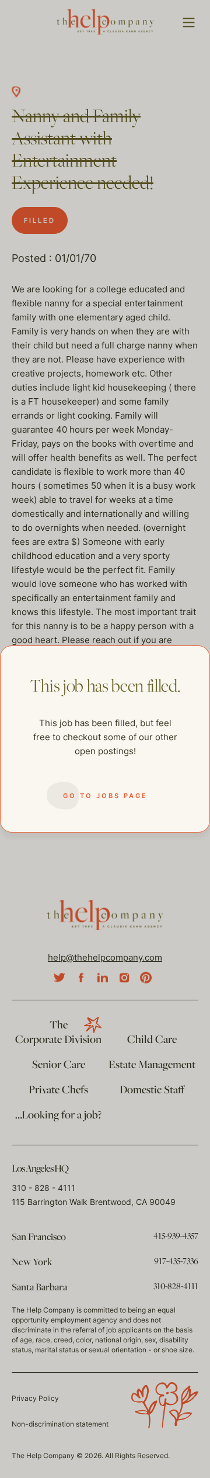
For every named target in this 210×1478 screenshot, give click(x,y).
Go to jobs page (105, 796)
